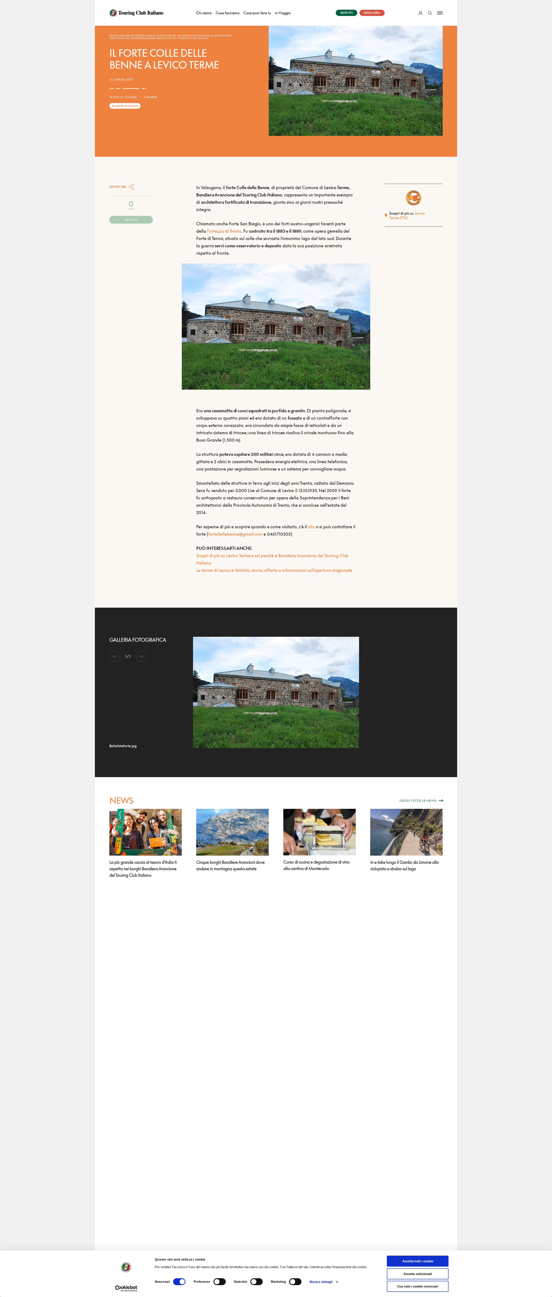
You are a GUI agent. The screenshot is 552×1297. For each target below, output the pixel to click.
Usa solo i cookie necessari (417, 1286)
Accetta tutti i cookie (417, 1261)
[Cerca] (430, 13)
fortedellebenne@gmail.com (235, 533)
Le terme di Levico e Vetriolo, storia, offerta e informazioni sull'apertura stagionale (274, 570)
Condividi (117, 186)
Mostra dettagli (321, 1282)
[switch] (219, 1281)
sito (311, 526)
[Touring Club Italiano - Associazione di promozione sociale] (136, 13)
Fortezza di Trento (224, 231)
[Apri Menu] (440, 13)
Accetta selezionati (417, 1274)
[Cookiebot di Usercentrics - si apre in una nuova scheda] (126, 1288)
